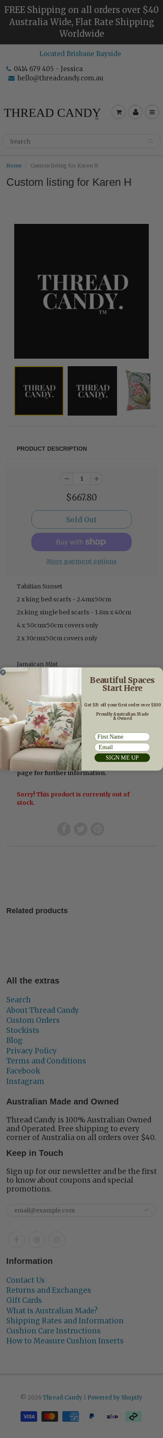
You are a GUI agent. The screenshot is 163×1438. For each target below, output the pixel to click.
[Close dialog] (3, 672)
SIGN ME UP (122, 757)
